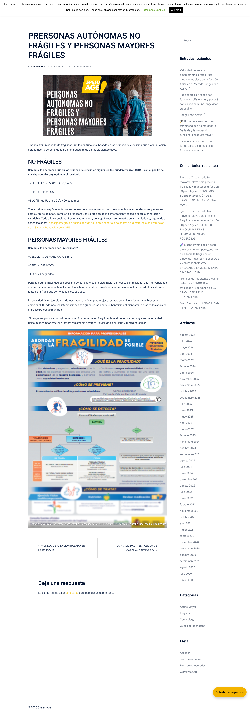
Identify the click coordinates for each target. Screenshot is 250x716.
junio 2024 (186, 473)
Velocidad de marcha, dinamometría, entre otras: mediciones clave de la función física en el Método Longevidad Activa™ (199, 79)
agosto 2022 (187, 486)
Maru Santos (41, 66)
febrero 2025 (188, 435)
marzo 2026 (187, 360)
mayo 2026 (187, 347)
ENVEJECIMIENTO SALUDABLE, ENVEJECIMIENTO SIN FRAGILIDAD (199, 268)
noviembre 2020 (190, 548)
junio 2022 (186, 498)
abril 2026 (186, 354)
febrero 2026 (188, 366)
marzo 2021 (187, 530)
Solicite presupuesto (230, 692)
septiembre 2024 (190, 454)
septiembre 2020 (190, 561)
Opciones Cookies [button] (154, 10)
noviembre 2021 (190, 511)
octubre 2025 (188, 391)
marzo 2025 (187, 429)
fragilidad (185, 613)
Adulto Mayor (82, 66)
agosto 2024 (187, 461)
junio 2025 (186, 410)
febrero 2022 (188, 505)
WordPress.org (189, 672)
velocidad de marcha (192, 626)
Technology (187, 620)
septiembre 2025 (190, 398)
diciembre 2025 (189, 379)
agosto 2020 (187, 567)
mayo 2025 (187, 417)
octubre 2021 (188, 517)
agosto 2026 (187, 335)
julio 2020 (186, 574)
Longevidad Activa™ (192, 115)
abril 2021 (186, 523)
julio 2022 (186, 492)
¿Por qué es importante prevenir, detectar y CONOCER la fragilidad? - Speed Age (199, 283)
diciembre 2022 (189, 480)
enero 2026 (187, 373)
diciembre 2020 (189, 542)
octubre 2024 (188, 448)
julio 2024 (186, 467)
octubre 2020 (188, 555)
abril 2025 (186, 423)
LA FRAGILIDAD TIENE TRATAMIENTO (198, 292)
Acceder (185, 653)
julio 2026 (186, 341)
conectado (72, 593)
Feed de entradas (190, 659)
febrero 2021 (188, 536)
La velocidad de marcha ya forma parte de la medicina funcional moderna (196, 145)
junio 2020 (186, 580)
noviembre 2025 (190, 385)
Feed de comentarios (193, 666)
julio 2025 (186, 404)
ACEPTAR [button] (176, 10)
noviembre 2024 (190, 442)
